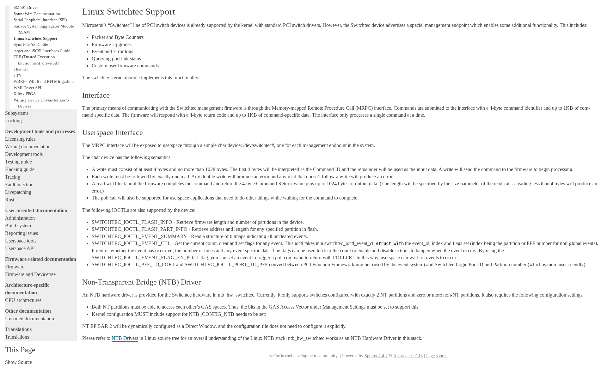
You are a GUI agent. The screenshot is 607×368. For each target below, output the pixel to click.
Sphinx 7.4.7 (376, 355)
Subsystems (16, 113)
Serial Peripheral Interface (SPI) (40, 19)
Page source (436, 355)
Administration (20, 218)
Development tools (24, 154)
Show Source (18, 362)
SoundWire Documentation (37, 13)
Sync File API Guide (31, 44)
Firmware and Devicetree (30, 274)
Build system (18, 225)
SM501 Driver (26, 7)
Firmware (14, 266)
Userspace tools (20, 240)
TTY (17, 75)
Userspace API (20, 248)
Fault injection (19, 184)
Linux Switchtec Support (35, 38)
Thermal (21, 69)
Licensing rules (20, 139)
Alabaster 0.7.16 (408, 355)
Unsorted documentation (29, 318)
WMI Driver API (27, 87)
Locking (13, 120)
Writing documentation (28, 146)
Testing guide (18, 161)
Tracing (12, 177)
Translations (17, 337)
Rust (9, 199)
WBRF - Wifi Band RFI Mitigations (44, 81)
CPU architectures (23, 300)
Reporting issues (21, 233)
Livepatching (18, 192)
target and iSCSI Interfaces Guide (42, 50)
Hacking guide (19, 169)
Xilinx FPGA (25, 93)
